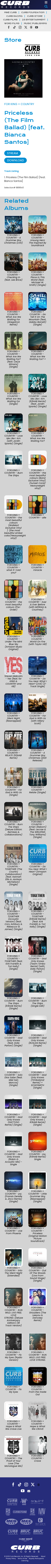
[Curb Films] (13, 1531)
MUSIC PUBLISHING (35, 23)
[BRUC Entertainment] (38, 1531)
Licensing (24, 1561)
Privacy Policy (11, 1558)
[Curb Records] (12, 1501)
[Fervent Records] (40, 1521)
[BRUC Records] (26, 1531)
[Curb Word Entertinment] (25, 1539)
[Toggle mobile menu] (46, 2)
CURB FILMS (10, 20)
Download (15, 160)
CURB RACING (14, 16)
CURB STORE (34, 16)
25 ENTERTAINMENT (33, 20)
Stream (12, 153)
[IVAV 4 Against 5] (42, 1511)
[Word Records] (24, 1501)
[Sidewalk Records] (8, 1511)
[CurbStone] (20, 1511)
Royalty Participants (36, 1558)
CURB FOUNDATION (32, 12)
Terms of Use (22, 1558)
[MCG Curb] (11, 1521)
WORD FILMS (11, 23)
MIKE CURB (10, 12)
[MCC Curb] (26, 1521)
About (43, 1556)
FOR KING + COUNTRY (19, 104)
